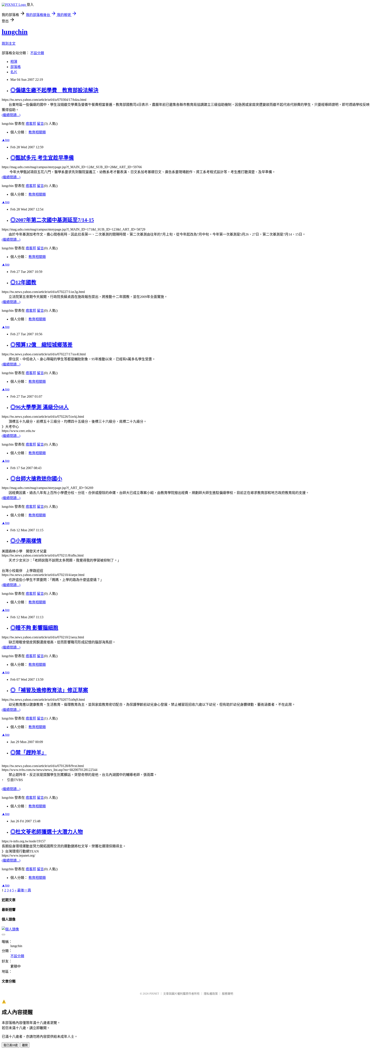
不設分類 (37, 53)
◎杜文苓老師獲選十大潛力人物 (46, 832)
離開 (25, 1045)
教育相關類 (37, 132)
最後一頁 (24, 890)
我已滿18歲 (10, 1045)
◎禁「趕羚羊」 (28, 752)
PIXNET (154, 993)
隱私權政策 (211, 993)
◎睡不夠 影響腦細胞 (34, 628)
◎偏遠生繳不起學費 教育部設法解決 (54, 90)
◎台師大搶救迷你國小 (36, 478)
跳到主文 (9, 43)
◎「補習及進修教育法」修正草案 (49, 690)
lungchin (15, 32)
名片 (13, 72)
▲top (5, 140)
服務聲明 (227, 993)
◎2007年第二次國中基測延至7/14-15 (52, 220)
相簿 (13, 61)
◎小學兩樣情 (25, 541)
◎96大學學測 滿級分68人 (39, 407)
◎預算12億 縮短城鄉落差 (41, 345)
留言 (40, 123)
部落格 (15, 67)
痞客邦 (31, 123)
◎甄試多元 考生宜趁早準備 (42, 158)
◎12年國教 (23, 282)
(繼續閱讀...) (11, 115)
